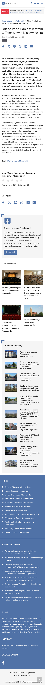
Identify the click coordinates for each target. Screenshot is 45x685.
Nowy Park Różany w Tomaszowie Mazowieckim (32, 322)
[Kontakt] (34, 3)
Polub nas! (10, 252)
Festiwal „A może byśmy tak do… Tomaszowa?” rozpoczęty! (11, 290)
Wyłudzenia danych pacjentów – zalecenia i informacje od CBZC (22, 592)
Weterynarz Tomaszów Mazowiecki (19, 503)
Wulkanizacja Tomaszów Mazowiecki (19, 518)
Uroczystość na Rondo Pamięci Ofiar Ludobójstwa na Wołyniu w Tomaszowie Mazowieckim (29, 400)
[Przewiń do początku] (39, 679)
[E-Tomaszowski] (9, 3)
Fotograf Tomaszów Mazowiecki (18, 506)
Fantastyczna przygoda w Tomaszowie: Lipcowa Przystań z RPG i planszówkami (29, 365)
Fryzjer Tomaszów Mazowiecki (17, 510)
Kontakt (5, 648)
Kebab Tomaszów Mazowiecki (17, 532)
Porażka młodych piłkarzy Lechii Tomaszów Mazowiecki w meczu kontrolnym (29, 463)
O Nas (21, 673)
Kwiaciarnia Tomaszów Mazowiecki (19, 499)
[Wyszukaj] (38, 4)
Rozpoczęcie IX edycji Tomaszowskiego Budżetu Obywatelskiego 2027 (29, 427)
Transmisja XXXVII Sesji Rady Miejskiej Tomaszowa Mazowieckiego (29, 438)
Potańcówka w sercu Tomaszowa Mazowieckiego (28, 354)
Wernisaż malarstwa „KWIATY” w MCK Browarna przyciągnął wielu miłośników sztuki (32, 293)
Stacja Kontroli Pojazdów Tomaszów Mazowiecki (19, 523)
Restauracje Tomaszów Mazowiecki (19, 529)
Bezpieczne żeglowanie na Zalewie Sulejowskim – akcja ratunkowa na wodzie (24, 598)
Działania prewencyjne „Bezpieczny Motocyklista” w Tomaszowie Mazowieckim (22, 565)
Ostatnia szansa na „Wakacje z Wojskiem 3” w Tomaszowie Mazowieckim (29, 377)
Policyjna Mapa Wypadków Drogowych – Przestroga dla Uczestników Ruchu (21, 579)
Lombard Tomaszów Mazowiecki (18, 495)
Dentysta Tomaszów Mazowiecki (18, 487)
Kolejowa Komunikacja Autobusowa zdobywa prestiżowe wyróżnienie (29, 388)
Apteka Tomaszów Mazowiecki (17, 491)
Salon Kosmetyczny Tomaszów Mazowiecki (22, 514)
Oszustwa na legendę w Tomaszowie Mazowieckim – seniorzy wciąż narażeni (21, 572)
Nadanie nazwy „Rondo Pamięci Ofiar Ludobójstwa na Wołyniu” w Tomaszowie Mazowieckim (30, 451)
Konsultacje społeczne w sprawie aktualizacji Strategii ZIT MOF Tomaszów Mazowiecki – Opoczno (29, 414)
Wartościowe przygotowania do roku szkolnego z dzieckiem (24, 559)
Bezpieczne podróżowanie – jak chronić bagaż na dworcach (23, 585)
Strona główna (7, 21)
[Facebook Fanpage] (31, 3)
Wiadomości (19, 21)
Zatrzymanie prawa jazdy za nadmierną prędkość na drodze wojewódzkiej (20, 552)
